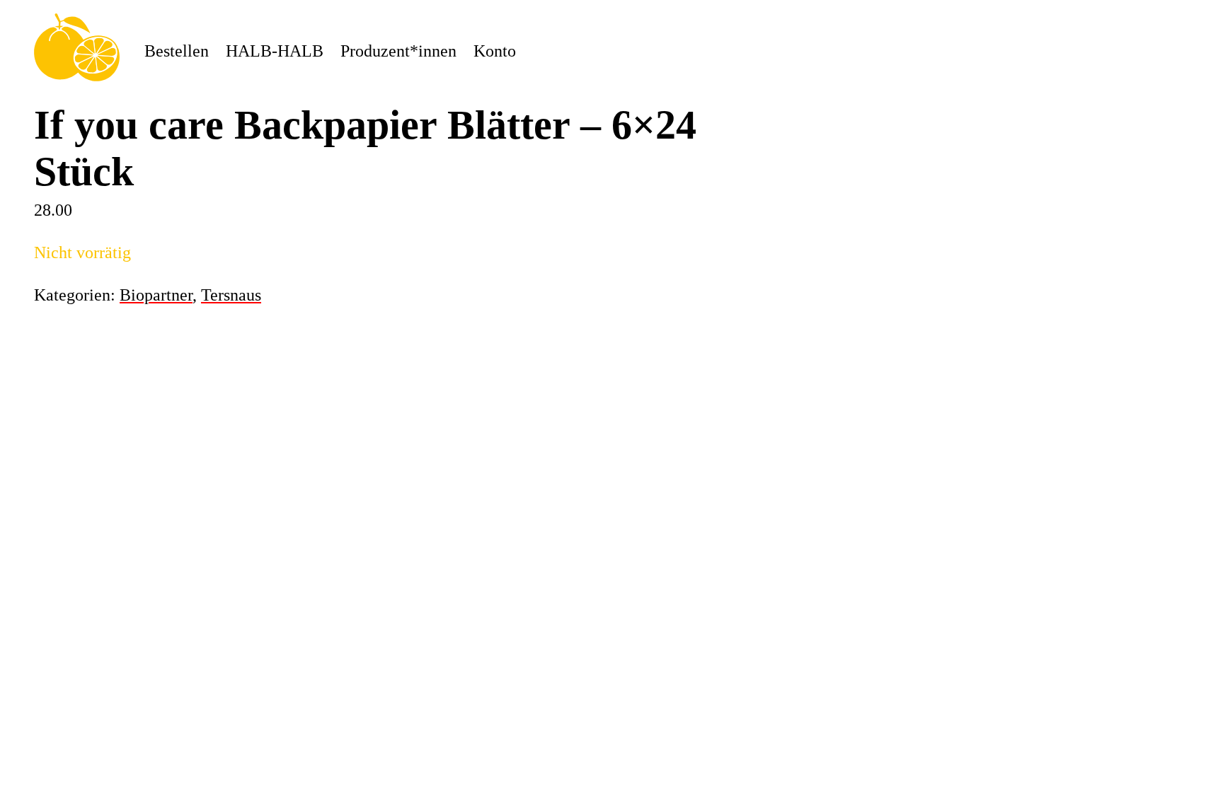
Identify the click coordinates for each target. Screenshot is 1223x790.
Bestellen (176, 51)
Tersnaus (231, 295)
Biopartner (156, 295)
